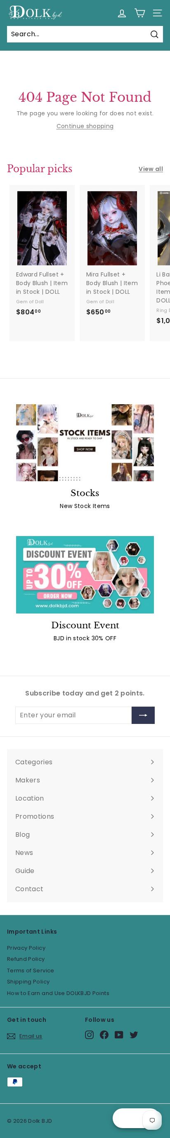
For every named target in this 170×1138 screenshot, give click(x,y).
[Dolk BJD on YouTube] (119, 1034)
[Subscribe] (143, 715)
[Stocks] (85, 443)
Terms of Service (30, 970)
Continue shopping (85, 126)
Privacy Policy (26, 948)
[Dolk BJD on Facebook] (104, 1034)
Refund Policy (26, 959)
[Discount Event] (85, 574)
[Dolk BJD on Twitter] (134, 1034)
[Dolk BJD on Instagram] (89, 1034)
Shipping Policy (28, 982)
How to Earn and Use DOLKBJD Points (58, 993)
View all (151, 169)
